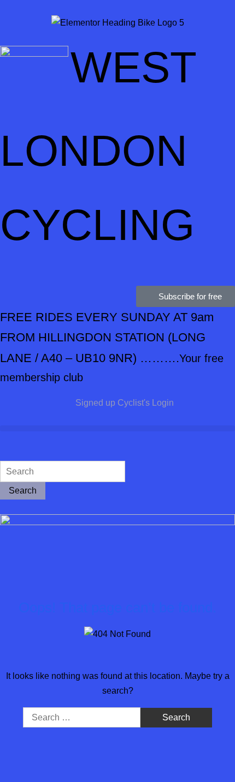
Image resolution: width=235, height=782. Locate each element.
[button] (117, 428)
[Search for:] (83, 717)
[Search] (3, 453)
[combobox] (62, 471)
